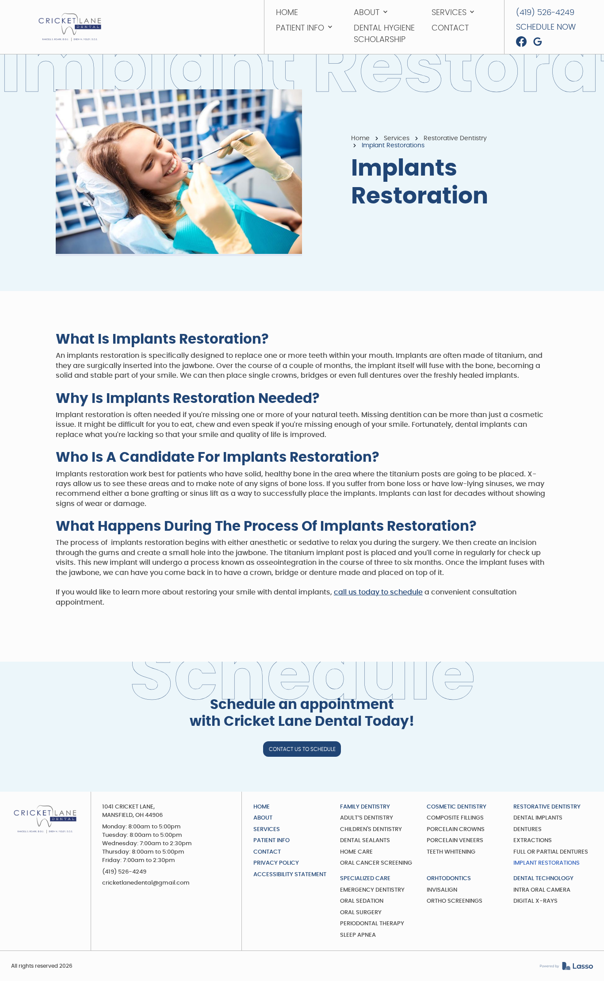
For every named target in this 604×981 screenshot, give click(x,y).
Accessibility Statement (289, 875)
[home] (70, 27)
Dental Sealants (365, 840)
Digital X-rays (535, 901)
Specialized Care (365, 878)
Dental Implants (537, 818)
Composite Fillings (455, 818)
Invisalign (442, 890)
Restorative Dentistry (455, 138)
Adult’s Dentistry (366, 818)
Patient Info (271, 840)
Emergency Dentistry (372, 890)
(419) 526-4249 (124, 872)
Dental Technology (543, 878)
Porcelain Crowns (456, 829)
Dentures (527, 829)
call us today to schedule (378, 592)
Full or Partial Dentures (550, 852)
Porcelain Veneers (455, 840)
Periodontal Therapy (372, 924)
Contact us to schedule (302, 749)
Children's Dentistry (371, 829)
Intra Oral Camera (541, 890)
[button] (384, 13)
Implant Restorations (546, 863)
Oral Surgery (361, 913)
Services (396, 138)
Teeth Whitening (451, 852)
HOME (261, 807)
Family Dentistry (365, 807)
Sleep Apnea (358, 935)
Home (360, 138)
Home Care (356, 852)
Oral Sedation (361, 901)
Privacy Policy (276, 863)
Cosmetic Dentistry (456, 807)
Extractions (532, 840)
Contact (267, 852)
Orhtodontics (449, 878)
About (262, 818)
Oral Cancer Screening (376, 863)
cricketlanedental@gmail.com (146, 883)
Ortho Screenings (454, 901)
